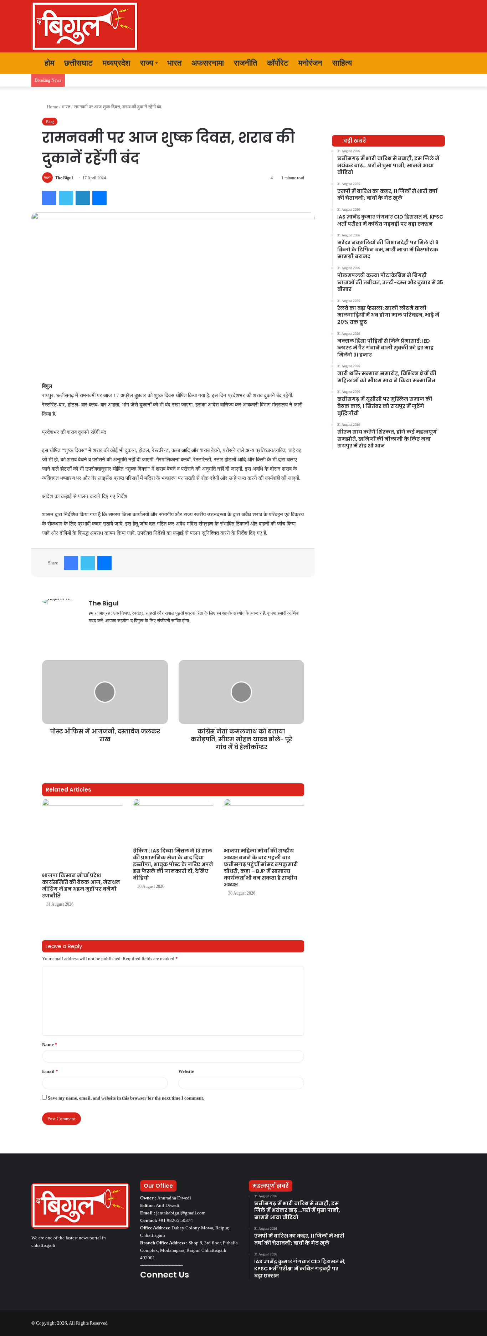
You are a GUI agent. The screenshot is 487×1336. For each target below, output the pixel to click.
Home (52, 106)
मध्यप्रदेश (116, 62)
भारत (174, 62)
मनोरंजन (310, 62)
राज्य (146, 62)
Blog (50, 121)
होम (48, 62)
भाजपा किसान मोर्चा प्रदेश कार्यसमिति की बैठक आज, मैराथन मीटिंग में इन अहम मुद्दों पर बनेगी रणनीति (81, 885)
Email (50, 1071)
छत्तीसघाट (78, 62)
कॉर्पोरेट (277, 62)
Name (49, 1044)
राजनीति (245, 62)
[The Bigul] (84, 26)
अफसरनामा (207, 62)
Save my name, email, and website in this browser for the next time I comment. (126, 1098)
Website (186, 1071)
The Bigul (64, 177)
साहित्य (342, 62)
